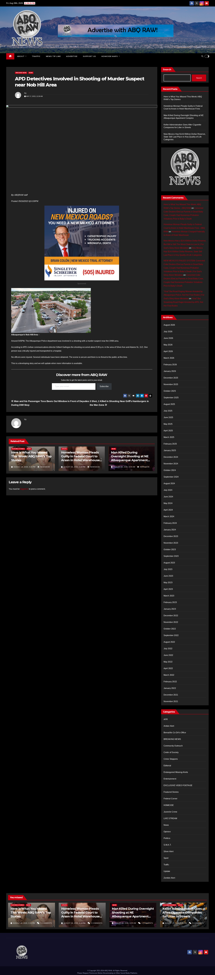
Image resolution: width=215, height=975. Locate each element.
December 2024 (171, 457)
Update (64, 448)
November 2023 (171, 543)
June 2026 (168, 338)
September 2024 (171, 477)
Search (167, 69)
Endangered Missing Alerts (176, 772)
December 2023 (171, 536)
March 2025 (169, 437)
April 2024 (168, 510)
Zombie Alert (169, 878)
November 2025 (171, 384)
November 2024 (171, 464)
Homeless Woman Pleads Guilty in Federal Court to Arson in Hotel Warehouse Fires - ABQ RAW (184, 228)
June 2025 (168, 417)
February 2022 (170, 682)
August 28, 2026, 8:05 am (124, 467)
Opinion (167, 832)
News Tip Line (53, 56)
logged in (24, 489)
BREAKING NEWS (21, 72)
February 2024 (170, 523)
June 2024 (168, 497)
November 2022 (171, 622)
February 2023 (170, 602)
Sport (166, 858)
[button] (202, 56)
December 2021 (171, 695)
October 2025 (170, 391)
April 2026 (168, 351)
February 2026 (170, 365)
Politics (167, 838)
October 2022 (170, 629)
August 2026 (169, 325)
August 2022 (169, 642)
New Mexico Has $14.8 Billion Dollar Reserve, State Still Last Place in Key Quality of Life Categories (185, 137)
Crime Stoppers (171, 759)
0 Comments (46, 923)
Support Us (89, 56)
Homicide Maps (109, 56)
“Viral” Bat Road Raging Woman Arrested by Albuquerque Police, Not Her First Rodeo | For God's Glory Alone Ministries (184, 295)
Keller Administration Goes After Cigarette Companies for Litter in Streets (182, 912)
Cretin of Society (171, 752)
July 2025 (168, 411)
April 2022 (168, 668)
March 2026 (169, 358)
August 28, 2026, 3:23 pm (24, 467)
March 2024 (169, 516)
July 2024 (168, 490)
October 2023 (170, 549)
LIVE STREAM (170, 818)
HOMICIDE (169, 805)
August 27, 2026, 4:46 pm (176, 923)
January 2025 (170, 450)
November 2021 (171, 701)
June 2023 (168, 576)
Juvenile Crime (170, 812)
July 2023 (168, 569)
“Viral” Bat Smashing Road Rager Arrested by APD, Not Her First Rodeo (183, 302)
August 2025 (169, 404)
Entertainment (170, 779)
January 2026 (170, 371)
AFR (166, 719)
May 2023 (168, 582)
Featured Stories (18, 448)
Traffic (36, 56)
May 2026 (168, 345)
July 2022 (168, 649)
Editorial (167, 766)
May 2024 (168, 503)
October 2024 (170, 470)
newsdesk (45, 467)
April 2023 (168, 589)
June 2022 (168, 655)
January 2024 (170, 530)
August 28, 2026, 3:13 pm (74, 467)
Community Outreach (173, 746)
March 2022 (169, 675)
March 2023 (169, 596)
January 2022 (170, 688)
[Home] (10, 56)
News (31, 72)
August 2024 (169, 483)
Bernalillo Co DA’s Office (175, 732)
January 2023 (170, 609)
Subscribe (104, 386)
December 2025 (171, 378)
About (21, 56)
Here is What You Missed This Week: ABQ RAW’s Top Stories (31, 456)
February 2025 (170, 444)
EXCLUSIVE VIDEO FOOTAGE (178, 785)
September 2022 (171, 635)
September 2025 (171, 398)
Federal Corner (170, 799)
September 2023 (171, 556)
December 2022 (171, 615)
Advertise (71, 56)
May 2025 (168, 424)
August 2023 (169, 563)
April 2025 (168, 431)
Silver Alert (168, 851)
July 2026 (168, 331)
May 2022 (168, 662)
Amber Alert (169, 726)
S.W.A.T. (167, 845)
